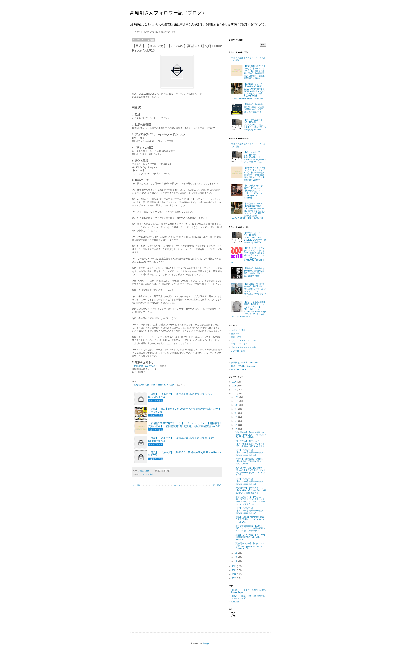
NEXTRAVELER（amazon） (244, 366)
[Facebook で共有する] (165, 470)
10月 (236, 405)
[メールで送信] (156, 470)
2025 (234, 386)
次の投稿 (137, 485)
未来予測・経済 (238, 351)
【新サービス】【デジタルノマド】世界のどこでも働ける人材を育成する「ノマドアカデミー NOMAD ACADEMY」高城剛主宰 (247, 255)
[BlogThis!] (159, 470)
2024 (234, 389)
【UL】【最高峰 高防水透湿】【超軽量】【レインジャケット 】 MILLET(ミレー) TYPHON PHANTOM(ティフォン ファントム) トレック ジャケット (248, 309)
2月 (236, 557)
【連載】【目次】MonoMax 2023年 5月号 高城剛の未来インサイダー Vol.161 (250, 519)
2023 (234, 394)
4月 (236, 429)
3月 (236, 553)
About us (235, 602)
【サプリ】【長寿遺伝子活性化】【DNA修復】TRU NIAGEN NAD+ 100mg (249, 461)
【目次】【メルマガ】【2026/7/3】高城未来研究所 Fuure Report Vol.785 (184, 454)
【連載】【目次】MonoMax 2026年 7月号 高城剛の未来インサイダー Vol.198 (184, 410)
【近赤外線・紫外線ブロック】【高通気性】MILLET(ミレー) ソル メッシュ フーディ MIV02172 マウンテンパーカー (255, 290)
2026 (234, 382)
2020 (234, 574)
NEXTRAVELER (238, 369)
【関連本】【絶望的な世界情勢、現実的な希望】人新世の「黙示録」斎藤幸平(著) (254, 272)
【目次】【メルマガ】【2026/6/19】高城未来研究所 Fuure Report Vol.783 (181, 439)
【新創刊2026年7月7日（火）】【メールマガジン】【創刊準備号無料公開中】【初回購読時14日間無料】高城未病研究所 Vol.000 (185, 425)
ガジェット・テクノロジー (243, 340)
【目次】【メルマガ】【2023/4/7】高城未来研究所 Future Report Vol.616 (250, 537)
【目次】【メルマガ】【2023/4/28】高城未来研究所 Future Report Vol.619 (248, 452)
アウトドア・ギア (239, 344)
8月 (236, 413)
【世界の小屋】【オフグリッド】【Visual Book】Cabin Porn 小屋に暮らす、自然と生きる (250, 490)
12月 (236, 397)
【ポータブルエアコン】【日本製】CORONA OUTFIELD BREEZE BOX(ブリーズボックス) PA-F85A (255, 125)
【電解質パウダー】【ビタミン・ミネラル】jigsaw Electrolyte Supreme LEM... (249, 545)
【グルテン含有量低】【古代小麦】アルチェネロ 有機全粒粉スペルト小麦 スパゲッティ (249, 528)
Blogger (206, 643)
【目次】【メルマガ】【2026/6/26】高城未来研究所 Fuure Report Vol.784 (181, 395)
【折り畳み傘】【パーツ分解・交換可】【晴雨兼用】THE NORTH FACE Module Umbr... (250, 434)
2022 (234, 566)
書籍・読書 (236, 337)
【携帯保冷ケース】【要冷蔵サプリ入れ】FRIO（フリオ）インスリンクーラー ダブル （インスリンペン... (250, 471)
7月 (236, 417)
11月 (236, 401)
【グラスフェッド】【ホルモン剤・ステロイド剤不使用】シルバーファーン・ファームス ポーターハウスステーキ (249, 500)
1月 (236, 561)
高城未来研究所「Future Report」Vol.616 (153, 384)
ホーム (177, 485)
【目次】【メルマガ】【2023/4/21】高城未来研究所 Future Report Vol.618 (248, 481)
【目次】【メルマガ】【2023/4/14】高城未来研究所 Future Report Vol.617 (248, 510)
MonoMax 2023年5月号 (146, 366)
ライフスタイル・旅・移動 (243, 347)
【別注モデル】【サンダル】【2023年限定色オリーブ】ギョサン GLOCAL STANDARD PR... (250, 443)
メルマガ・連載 (146, 474)
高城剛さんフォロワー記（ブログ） (168, 12)
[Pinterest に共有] (168, 470)
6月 (236, 421)
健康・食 (235, 333)
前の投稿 (217, 485)
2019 (234, 578)
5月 (236, 425)
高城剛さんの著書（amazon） (245, 362)
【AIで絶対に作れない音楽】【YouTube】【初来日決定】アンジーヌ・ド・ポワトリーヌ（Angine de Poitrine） (254, 191)
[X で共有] (162, 470)
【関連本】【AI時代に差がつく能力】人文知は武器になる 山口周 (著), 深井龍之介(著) (254, 108)
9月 (236, 409)
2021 (234, 570)
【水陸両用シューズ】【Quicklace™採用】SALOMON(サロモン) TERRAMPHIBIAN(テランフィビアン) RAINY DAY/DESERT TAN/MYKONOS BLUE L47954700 (248, 91)
